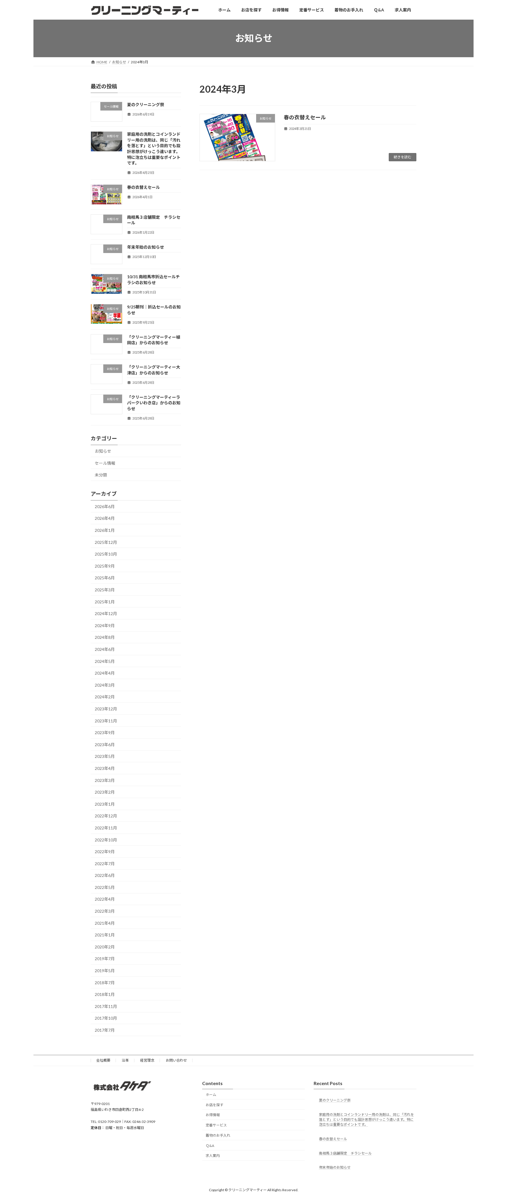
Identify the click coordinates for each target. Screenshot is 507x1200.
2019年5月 (105, 970)
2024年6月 (105, 649)
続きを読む (402, 157)
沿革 (125, 1060)
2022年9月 (105, 851)
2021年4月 (105, 922)
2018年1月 (105, 994)
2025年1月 (105, 601)
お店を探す (214, 1104)
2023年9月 (105, 732)
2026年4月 (105, 518)
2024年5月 (105, 660)
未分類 (101, 474)
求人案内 (213, 1155)
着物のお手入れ (218, 1135)
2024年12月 (106, 613)
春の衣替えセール (305, 117)
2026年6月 (105, 506)
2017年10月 (106, 1018)
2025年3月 (105, 589)
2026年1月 (105, 530)
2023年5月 (105, 756)
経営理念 (147, 1060)
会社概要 (103, 1060)
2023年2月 (105, 792)
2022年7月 (105, 863)
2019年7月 (105, 958)
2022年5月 (105, 887)
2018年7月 (105, 982)
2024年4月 (105, 673)
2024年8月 (105, 637)
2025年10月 (106, 553)
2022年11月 (106, 827)
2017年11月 (106, 1006)
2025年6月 (105, 577)
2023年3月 (105, 780)
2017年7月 (105, 1030)
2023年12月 (106, 708)
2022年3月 (105, 911)
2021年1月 (105, 934)
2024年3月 (105, 685)
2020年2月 (105, 946)
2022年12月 (106, 815)
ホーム (211, 1094)
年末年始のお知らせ (145, 247)
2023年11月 (106, 720)
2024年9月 (105, 625)
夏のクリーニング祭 (145, 104)
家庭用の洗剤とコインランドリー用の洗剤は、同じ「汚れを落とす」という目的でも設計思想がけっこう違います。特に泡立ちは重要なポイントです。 (366, 1119)
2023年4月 (105, 768)
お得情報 (213, 1115)
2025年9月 (105, 565)
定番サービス (216, 1125)
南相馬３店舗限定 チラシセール (345, 1153)
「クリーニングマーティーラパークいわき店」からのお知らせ (153, 403)
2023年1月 (105, 804)
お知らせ (103, 451)
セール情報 (105, 462)
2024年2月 (105, 696)
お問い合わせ (176, 1060)
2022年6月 (105, 875)
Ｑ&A (210, 1145)
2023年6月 (105, 744)
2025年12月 (106, 541)
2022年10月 (106, 839)
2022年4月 (105, 899)
